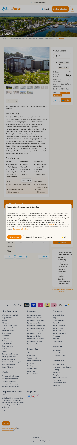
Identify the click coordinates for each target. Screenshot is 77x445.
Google (51, 224)
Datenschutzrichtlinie (20, 229)
